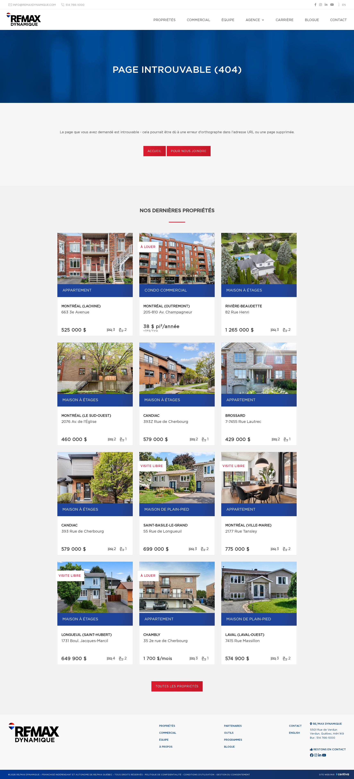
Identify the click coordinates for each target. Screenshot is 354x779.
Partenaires (233, 726)
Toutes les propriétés (177, 686)
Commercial (198, 20)
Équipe (227, 20)
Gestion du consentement (233, 775)
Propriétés (164, 20)
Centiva (342, 774)
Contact (338, 20)
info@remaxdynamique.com (34, 5)
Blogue (312, 20)
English (294, 733)
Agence (253, 20)
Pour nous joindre (188, 151)
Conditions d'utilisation (198, 775)
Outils (229, 733)
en (344, 5)
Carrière (285, 20)
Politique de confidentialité (163, 775)
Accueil (155, 151)
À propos (165, 747)
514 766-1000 (75, 5)
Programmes (233, 740)
